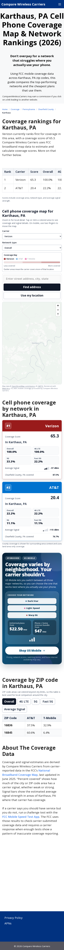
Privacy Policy (13, 918)
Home (5, 109)
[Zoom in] (58, 305)
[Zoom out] (58, 310)
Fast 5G (48, 701)
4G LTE (24, 701)
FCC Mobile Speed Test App (20, 817)
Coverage (15, 109)
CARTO (40, 386)
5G (36, 701)
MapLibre (6, 388)
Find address (32, 287)
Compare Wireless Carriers (23, 4)
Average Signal (14, 709)
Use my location (32, 295)
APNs (7, 923)
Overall (9, 701)
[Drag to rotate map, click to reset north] (58, 314)
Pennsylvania (29, 109)
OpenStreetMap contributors (23, 386)
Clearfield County (46, 109)
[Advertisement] (32, 875)
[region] (32, 343)
